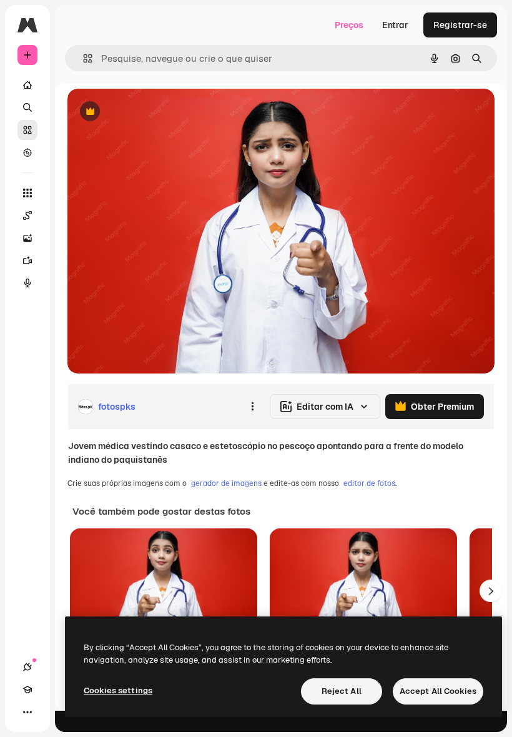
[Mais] (27, 712)
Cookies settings (118, 690)
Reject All (342, 691)
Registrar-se (460, 25)
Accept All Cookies (438, 691)
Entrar (395, 25)
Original (147, 112)
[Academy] (27, 690)
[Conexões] (27, 667)
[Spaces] (27, 215)
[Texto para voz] (27, 283)
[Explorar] (27, 152)
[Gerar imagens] (27, 238)
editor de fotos (369, 483)
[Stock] (27, 130)
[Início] (27, 85)
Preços (349, 25)
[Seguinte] (491, 590)
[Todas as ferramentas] (27, 193)
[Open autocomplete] (83, 58)
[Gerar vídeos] (27, 260)
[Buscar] (27, 107)
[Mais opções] (252, 406)
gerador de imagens (226, 483)
